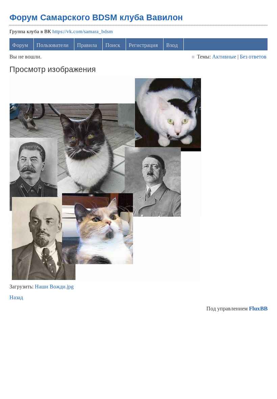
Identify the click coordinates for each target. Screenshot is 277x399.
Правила (87, 45)
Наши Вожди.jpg (54, 286)
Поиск (112, 45)
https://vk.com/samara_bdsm (82, 31)
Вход (172, 45)
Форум (20, 45)
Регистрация (143, 45)
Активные (224, 57)
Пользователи (52, 45)
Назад (16, 297)
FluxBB (258, 308)
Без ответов (253, 57)
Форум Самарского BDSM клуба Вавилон (96, 17)
